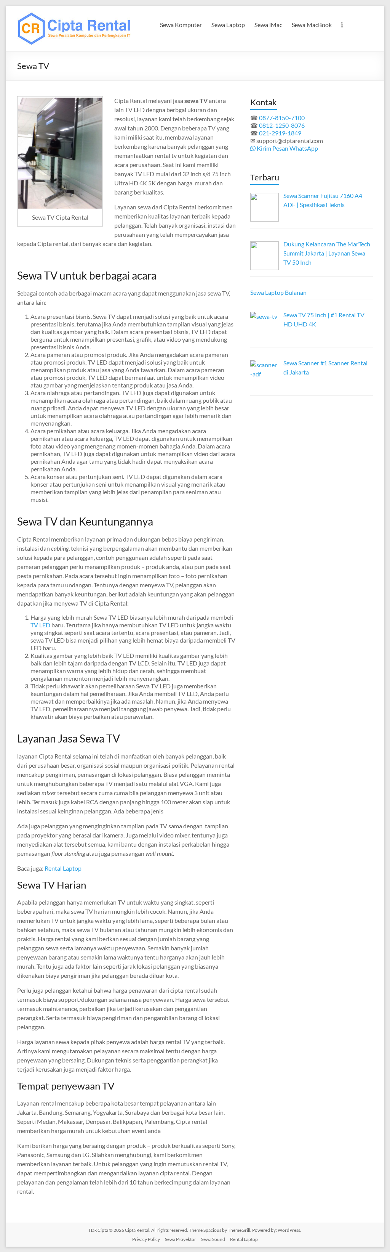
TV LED (40, 624)
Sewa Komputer (181, 24)
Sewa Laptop (228, 24)
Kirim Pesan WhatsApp (287, 148)
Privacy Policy (146, 1239)
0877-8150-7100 (282, 117)
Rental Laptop (63, 868)
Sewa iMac (268, 24)
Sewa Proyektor (180, 1239)
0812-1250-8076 (282, 125)
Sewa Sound (213, 1239)
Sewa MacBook (312, 24)
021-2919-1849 (280, 133)
